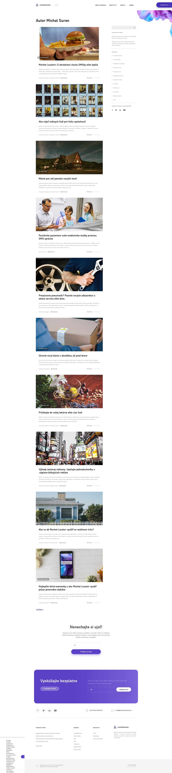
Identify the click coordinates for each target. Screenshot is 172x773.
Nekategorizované (118, 75)
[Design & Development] (120, 765)
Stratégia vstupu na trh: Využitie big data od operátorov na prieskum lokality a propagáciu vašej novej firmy (123, 43)
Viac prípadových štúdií (42, 741)
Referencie (116, 88)
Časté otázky (77, 736)
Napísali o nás (117, 71)
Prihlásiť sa (76, 744)
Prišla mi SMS (77, 749)
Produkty (116, 83)
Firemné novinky (118, 55)
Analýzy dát (39, 746)
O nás (94, 733)
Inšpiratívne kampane (44, 78)
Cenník (131, 5)
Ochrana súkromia (98, 738)
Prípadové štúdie (54, 78)
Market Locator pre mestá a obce (44, 736)
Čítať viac (89, 78)
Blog (75, 741)
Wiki (115, 100)
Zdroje (122, 5)
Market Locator (43, 5)
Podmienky (96, 736)
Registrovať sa (77, 746)
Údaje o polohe (118, 96)
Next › (42, 609)
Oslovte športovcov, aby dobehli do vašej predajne (49, 738)
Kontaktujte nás (78, 733)
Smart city (112, 5)
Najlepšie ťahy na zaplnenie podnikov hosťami (48, 733)
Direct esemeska (100, 5)
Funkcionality (117, 59)
